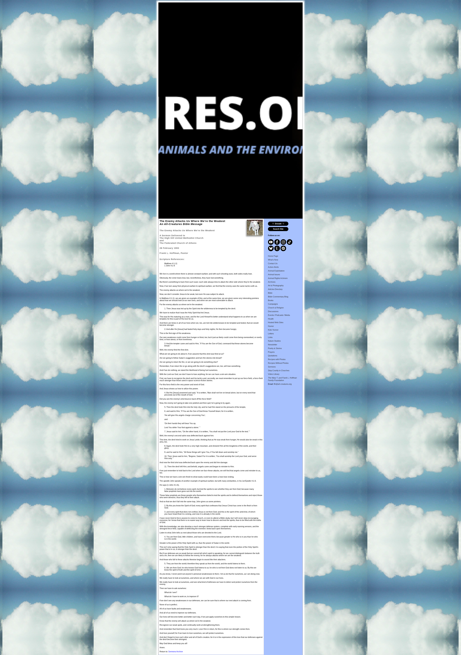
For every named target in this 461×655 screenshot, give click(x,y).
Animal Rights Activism (278, 278)
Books (270, 300)
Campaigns (273, 304)
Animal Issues (274, 275)
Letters (271, 334)
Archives (271, 282)
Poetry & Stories (275, 348)
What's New (273, 260)
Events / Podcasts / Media (279, 315)
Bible (270, 293)
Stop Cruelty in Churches (278, 371)
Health (271, 319)
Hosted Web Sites (275, 322)
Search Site (278, 229)
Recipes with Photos (276, 359)
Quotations (272, 356)
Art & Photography (276, 286)
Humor (271, 326)
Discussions (273, 311)
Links (270, 337)
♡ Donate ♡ (278, 224)
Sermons (272, 367)
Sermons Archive (175, 652)
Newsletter (272, 345)
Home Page (273, 256)
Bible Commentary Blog (278, 297)
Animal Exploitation (276, 271)
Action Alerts (273, 267)
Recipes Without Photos (278, 363)
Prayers (271, 352)
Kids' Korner (273, 330)
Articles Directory (275, 289)
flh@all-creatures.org (283, 384)
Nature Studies (274, 341)
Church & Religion (276, 308)
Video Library (273, 374)
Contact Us (272, 263)
